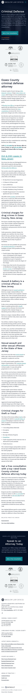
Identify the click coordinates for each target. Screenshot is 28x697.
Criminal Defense (5, 675)
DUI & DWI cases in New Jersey (11, 157)
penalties (13, 196)
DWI (21, 91)
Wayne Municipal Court (7, 665)
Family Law (4, 678)
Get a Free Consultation (10, 33)
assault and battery (19, 290)
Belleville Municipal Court (7, 663)
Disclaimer (10, 692)
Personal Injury (5, 680)
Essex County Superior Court (8, 667)
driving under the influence (9, 168)
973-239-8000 (19, 494)
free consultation (8, 610)
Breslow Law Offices (8, 105)
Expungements (5, 520)
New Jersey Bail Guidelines (7, 523)
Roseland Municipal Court (7, 661)
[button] (25, 2)
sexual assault (19, 354)
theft (20, 417)
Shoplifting (6, 437)
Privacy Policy (4, 692)
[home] (12, 2)
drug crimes (19, 93)
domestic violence (6, 93)
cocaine (9, 269)
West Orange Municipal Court (8, 659)
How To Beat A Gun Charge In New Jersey (11, 647)
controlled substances (9, 246)
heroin (5, 269)
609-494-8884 (16, 495)
